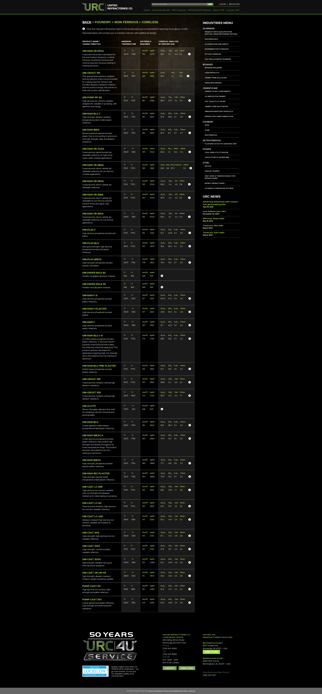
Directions (187, 668)
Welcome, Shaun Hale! (213, 218)
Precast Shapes (212, 171)
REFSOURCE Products (199, 10)
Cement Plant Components (217, 91)
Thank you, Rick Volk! (213, 225)
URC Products (179, 10)
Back (86, 22)
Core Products (212, 73)
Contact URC (233, 10)
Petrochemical (212, 140)
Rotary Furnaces (213, 54)
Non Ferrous (211, 135)
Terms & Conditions (155, 691)
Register (234, 4)
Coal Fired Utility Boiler (216, 152)
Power (207, 149)
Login (222, 4)
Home (147, 10)
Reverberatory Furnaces (217, 49)
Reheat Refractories (215, 183)
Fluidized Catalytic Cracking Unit (221, 144)
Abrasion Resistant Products (219, 111)
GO (210, 4)
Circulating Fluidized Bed (217, 157)
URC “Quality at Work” (215, 101)
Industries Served (161, 10)
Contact (170, 668)
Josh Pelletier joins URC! (214, 211)
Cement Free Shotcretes (216, 106)
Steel (207, 130)
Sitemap (192, 691)
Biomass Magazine (213, 68)
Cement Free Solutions (216, 78)
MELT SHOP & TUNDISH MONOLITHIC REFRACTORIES (220, 177)
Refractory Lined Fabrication (219, 116)
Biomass (208, 64)
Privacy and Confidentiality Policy (175, 691)
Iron (207, 125)
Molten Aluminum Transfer (218, 59)
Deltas (208, 166)
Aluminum (208, 28)
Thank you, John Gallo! (213, 232)
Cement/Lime (210, 88)
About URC (219, 10)
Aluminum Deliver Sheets (216, 44)
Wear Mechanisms (213, 83)
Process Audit (211, 39)
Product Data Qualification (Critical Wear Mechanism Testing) (221, 33)
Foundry (208, 122)
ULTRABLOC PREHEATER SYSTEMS (219, 188)
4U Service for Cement (215, 96)
